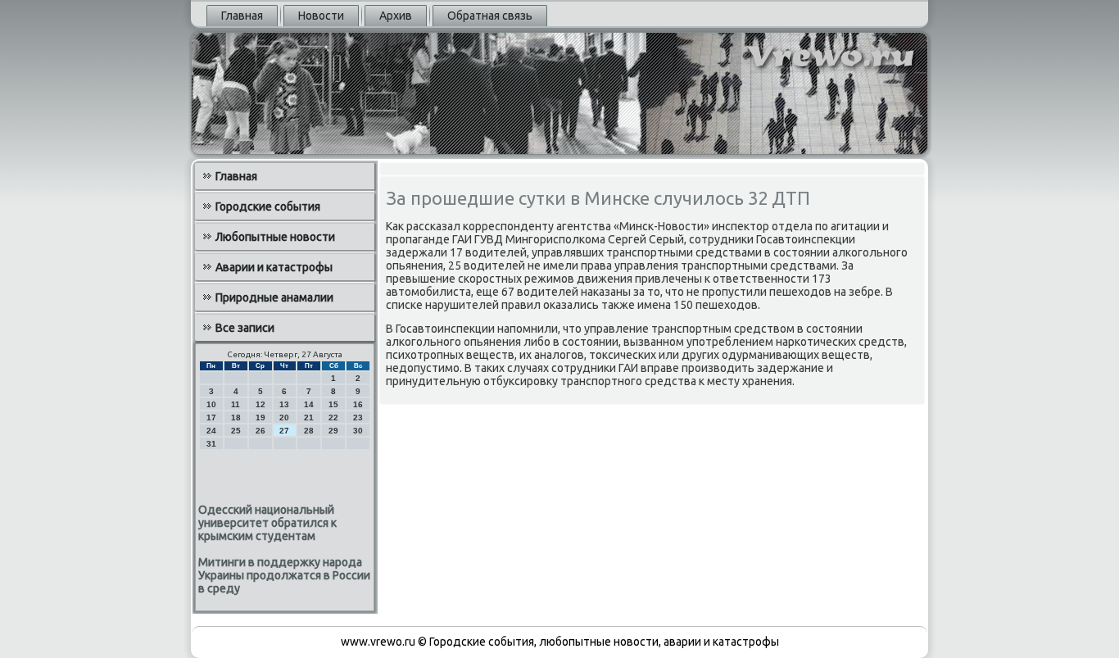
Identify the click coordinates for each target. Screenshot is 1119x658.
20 (284, 417)
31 (211, 443)
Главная (242, 15)
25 (236, 430)
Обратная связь (489, 15)
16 (358, 404)
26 (260, 430)
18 (236, 417)
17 (211, 417)
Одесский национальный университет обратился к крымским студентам (267, 522)
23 (358, 417)
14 (309, 404)
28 (309, 430)
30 (358, 430)
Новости (321, 15)
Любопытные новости (275, 236)
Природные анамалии (274, 297)
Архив (395, 15)
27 (284, 430)
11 (235, 404)
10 (211, 404)
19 (260, 417)
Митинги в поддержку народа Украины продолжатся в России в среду (284, 575)
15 (333, 404)
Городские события (267, 206)
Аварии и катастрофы (274, 267)
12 (260, 404)
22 (333, 417)
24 (211, 430)
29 (333, 430)
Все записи (244, 327)
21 (309, 417)
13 (284, 404)
